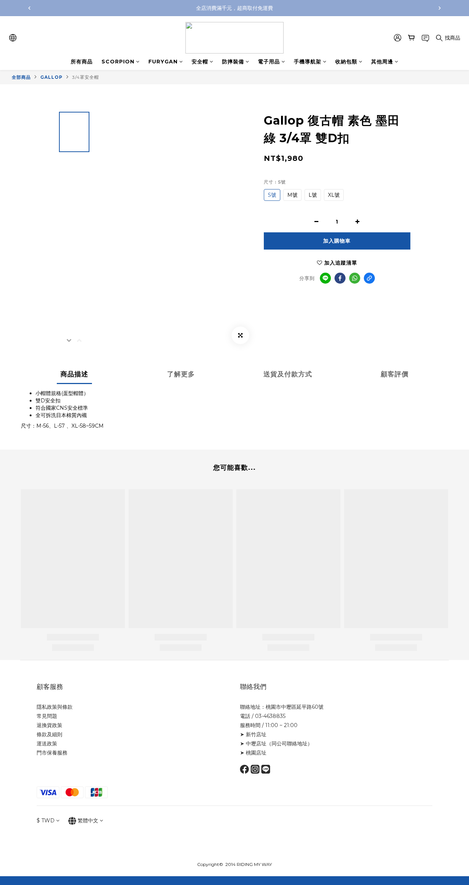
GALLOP (51, 77)
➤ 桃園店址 (253, 752)
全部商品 (21, 77)
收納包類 (346, 61)
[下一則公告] (439, 8)
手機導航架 (307, 61)
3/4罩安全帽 (85, 77)
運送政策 (47, 743)
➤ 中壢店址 (253, 743)
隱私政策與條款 (55, 707)
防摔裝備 (233, 61)
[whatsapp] (354, 278)
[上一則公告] (29, 8)
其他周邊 (382, 61)
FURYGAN (163, 61)
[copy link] (369, 278)
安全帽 (200, 61)
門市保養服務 (52, 752)
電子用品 (269, 61)
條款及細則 (49, 734)
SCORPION (117, 61)
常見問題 (47, 716)
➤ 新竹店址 (253, 734)
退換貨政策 (49, 725)
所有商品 (82, 61)
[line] (325, 278)
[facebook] (340, 278)
